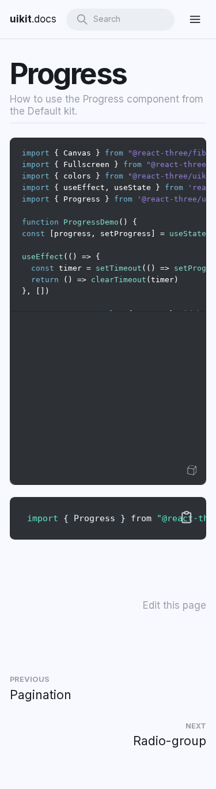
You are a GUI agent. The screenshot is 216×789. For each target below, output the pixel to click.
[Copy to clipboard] (186, 516)
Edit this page (174, 605)
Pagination (40, 694)
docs (45, 19)
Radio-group (169, 740)
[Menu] (195, 20)
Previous (30, 679)
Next (195, 726)
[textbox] (108, 224)
